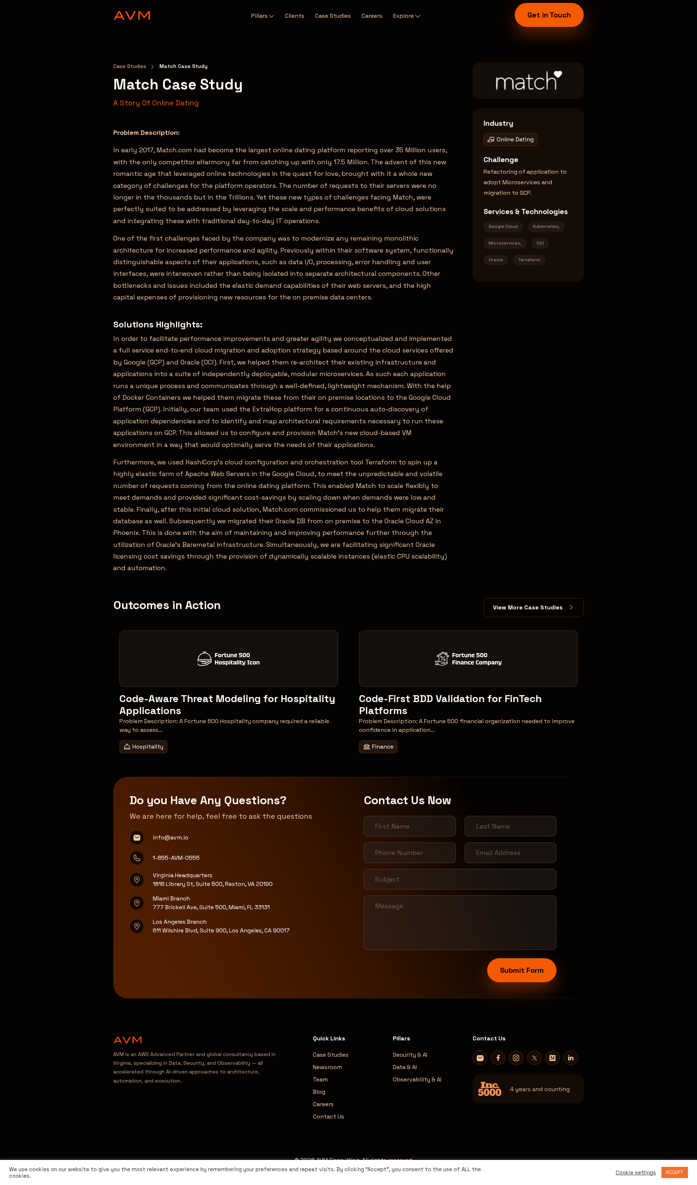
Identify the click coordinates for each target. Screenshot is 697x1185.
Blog (319, 1092)
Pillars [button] (260, 16)
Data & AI (405, 1067)
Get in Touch (549, 15)
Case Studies (333, 16)
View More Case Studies (528, 607)
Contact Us (328, 1116)
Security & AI (410, 1055)
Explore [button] (404, 16)
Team (320, 1079)
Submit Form (522, 970)
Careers (372, 16)
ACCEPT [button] (675, 1172)
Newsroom (327, 1067)
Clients (294, 16)
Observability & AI (417, 1079)
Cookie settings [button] (636, 1172)
